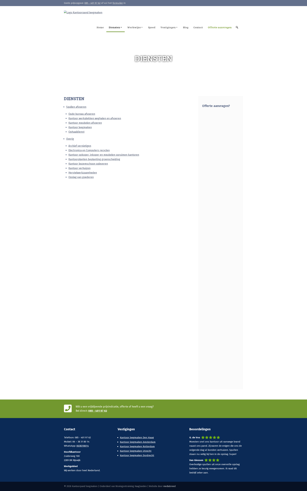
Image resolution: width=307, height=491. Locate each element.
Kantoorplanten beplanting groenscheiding (94, 159)
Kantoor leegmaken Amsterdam (138, 442)
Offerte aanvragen (220, 27)
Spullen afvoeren (76, 106)
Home (100, 27)
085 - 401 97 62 (92, 3)
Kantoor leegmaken (80, 127)
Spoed (151, 27)
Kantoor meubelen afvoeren (85, 122)
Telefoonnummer (213, 331)
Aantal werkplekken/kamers (220, 185)
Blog (185, 27)
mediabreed (169, 486)
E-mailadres (210, 348)
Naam (206, 295)
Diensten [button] (114, 27)
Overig (70, 138)
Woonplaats (210, 313)
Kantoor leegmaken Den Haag (137, 437)
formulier (118, 3)
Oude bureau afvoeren (81, 113)
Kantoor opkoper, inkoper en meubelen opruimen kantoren (103, 154)
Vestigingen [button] (168, 27)
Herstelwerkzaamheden (82, 172)
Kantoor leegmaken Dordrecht (137, 455)
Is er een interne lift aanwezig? (214, 166)
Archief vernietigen (79, 145)
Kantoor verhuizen (79, 168)
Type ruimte (210, 128)
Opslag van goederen (81, 177)
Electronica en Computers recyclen (89, 150)
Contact (198, 27)
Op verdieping (211, 146)
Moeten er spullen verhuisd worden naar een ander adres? (218, 207)
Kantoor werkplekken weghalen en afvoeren (94, 118)
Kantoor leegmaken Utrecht (135, 450)
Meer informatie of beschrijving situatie (215, 231)
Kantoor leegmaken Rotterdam (137, 446)
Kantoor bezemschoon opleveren (88, 163)
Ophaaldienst (76, 131)
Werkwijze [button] (134, 27)
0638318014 (82, 445)
